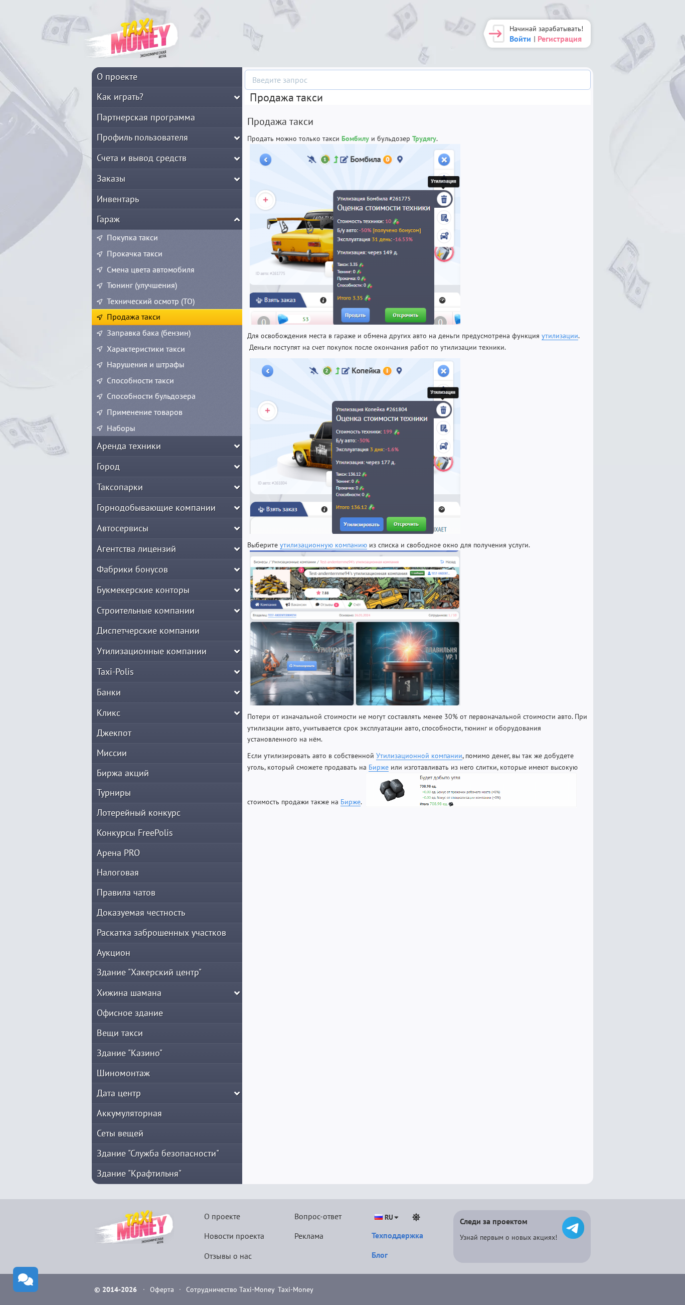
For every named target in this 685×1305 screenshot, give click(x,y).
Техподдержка (397, 1235)
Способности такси (140, 380)
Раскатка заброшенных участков (161, 932)
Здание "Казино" (129, 1053)
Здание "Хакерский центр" (149, 972)
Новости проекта (234, 1236)
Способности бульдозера (151, 396)
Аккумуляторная (129, 1113)
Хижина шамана (129, 992)
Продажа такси (133, 317)
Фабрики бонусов (132, 569)
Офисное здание (130, 1013)
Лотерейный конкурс (139, 812)
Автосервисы (122, 528)
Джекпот (114, 733)
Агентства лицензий (136, 548)
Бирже (379, 767)
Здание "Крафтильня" (139, 1173)
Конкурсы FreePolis (135, 832)
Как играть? (120, 96)
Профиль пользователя (142, 137)
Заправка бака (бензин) (149, 333)
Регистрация (560, 39)
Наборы (121, 428)
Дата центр (119, 1093)
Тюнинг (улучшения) (142, 285)
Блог (380, 1255)
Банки (109, 692)
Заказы (111, 178)
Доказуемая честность (141, 912)
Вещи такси (120, 1033)
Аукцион (113, 952)
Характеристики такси (146, 349)
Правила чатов (126, 892)
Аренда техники (129, 446)
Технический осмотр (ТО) (151, 301)
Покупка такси (132, 237)
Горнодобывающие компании (156, 507)
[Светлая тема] (416, 1217)
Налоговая (118, 872)
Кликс (108, 712)
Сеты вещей (120, 1133)
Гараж (108, 219)
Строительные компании (146, 610)
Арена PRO (118, 852)
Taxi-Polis (115, 671)
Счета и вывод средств (142, 158)
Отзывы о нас (228, 1256)
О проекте (117, 76)
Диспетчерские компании (148, 630)
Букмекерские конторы (143, 590)
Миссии (112, 753)
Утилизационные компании (152, 651)
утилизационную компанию (323, 544)
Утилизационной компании (419, 755)
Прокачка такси (134, 253)
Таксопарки (120, 487)
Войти (520, 39)
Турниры (114, 792)
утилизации (560, 335)
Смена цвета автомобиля (151, 269)
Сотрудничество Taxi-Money (230, 1289)
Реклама (308, 1236)
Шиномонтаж (123, 1073)
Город (108, 466)
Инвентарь (118, 199)
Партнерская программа (146, 117)
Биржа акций (123, 773)
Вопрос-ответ (317, 1216)
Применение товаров (145, 412)
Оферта (163, 1289)
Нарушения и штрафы (146, 364)
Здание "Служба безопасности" (158, 1153)
